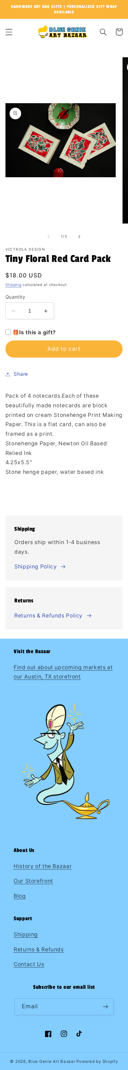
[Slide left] (48, 236)
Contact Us (29, 964)
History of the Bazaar (43, 866)
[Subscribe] (105, 1006)
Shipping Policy (35, 566)
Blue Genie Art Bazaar (51, 1061)
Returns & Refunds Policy (48, 615)
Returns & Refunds (39, 949)
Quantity (15, 297)
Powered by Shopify (97, 1061)
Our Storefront (33, 881)
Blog (20, 896)
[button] (9, 32)
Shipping (13, 284)
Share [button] (21, 374)
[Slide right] (79, 236)
